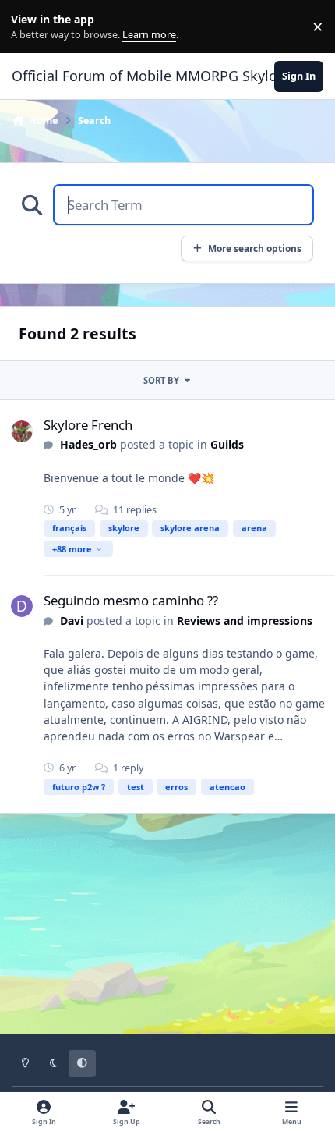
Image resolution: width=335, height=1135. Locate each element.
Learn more (30, 27)
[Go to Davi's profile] (22, 606)
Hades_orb (88, 444)
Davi (71, 620)
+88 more (72, 549)
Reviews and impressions (244, 620)
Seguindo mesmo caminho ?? (131, 600)
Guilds (227, 444)
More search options (255, 248)
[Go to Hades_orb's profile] (22, 431)
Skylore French (88, 425)
